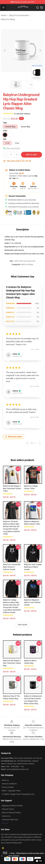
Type (5, 123)
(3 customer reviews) (22, 114)
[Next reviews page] (40, 443)
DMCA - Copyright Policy (11, 791)
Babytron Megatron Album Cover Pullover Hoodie (32, 602)
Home (3, 15)
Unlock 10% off (5, 853)
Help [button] (40, 861)
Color (5, 131)
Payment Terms (8, 809)
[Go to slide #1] (16, 84)
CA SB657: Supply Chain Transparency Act (18, 794)
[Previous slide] (5, 50)
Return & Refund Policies (11, 813)
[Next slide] (40, 50)
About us (5, 780)
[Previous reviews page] (27, 443)
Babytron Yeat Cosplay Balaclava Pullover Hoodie (33, 566)
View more (22, 625)
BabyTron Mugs (8, 19)
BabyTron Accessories (19, 15)
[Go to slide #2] (29, 84)
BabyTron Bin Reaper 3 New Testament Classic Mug (12, 663)
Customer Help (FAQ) (10, 820)
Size (4, 139)
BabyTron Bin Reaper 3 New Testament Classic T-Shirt (12, 488)
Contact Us (6, 816)
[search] (37, 7)
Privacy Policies (8, 787)
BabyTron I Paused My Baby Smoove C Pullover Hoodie (11, 566)
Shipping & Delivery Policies (12, 806)
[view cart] (41, 7)
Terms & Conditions (9, 784)
